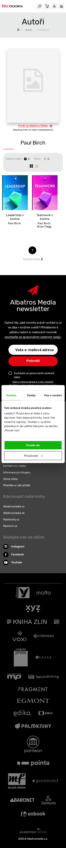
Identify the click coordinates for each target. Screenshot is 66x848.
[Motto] (43, 593)
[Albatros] (22, 593)
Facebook (17, 554)
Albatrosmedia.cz (14, 506)
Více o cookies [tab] (53, 395)
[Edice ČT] (45, 713)
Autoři (28, 30)
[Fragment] (33, 689)
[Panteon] (33, 744)
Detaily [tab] (31, 395)
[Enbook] (33, 814)
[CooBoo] (56, 621)
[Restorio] (48, 800)
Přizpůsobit (31, 455)
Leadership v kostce (15, 217)
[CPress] (43, 657)
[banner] (12, 6)
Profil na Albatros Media (33, 125)
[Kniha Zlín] (27, 621)
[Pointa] (33, 763)
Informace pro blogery (17, 472)
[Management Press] (14, 676)
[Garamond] (45, 781)
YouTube (16, 562)
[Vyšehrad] (43, 636)
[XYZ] (33, 609)
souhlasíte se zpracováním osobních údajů (33, 337)
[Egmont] (33, 700)
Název (37, 158)
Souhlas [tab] (11, 395)
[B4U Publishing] (43, 676)
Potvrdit (33, 361)
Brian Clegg (44, 226)
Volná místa (10, 479)
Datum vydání (13, 158)
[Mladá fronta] (17, 781)
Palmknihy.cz (11, 519)
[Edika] (22, 713)
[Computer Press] (20, 657)
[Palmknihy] (33, 726)
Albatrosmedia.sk (14, 513)
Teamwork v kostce (44, 217)
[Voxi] (19, 636)
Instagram (17, 546)
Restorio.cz (10, 526)
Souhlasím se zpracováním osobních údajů (34, 375)
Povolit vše (33, 445)
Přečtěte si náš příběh (16, 485)
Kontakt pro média (14, 465)
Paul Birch (14, 223)
